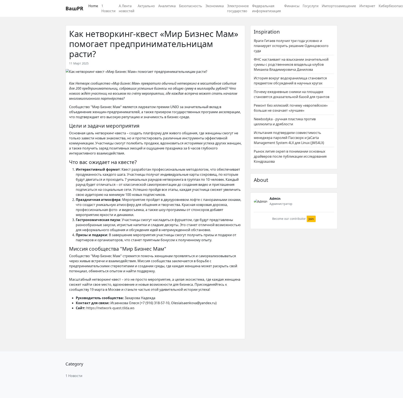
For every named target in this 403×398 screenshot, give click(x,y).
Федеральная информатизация (266, 8)
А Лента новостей (126, 8)
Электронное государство (238, 8)
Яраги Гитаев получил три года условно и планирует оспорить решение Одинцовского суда (291, 45)
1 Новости (108, 8)
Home (93, 6)
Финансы (291, 6)
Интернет (367, 6)
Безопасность (190, 6)
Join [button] (311, 219)
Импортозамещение (339, 6)
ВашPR (74, 8)
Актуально (146, 6)
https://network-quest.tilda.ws (110, 308)
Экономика (214, 6)
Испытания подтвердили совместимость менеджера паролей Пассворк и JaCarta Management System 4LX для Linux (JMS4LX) (289, 137)
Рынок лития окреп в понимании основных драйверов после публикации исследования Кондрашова (290, 156)
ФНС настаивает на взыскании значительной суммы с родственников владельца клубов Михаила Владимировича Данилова (291, 64)
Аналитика (167, 6)
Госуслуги (310, 6)
